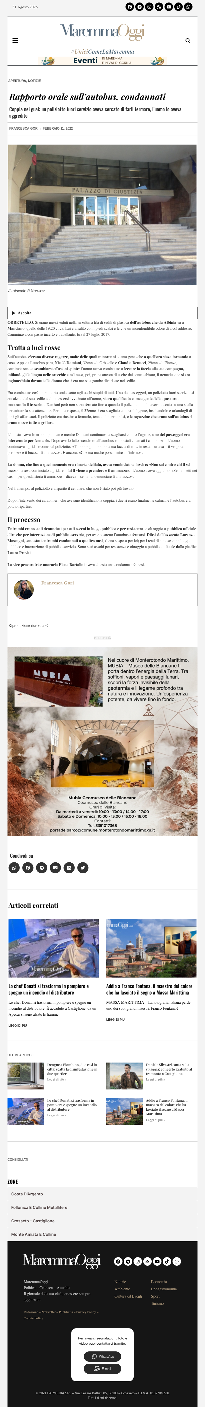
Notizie (34, 81)
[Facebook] (130, 6)
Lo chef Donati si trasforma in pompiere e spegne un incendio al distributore (48, 989)
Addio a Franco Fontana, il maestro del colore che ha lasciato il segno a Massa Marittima (149, 989)
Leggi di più (17, 1025)
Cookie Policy (33, 1318)
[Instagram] (149, 6)
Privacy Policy (86, 1312)
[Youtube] (168, 6)
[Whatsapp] (188, 6)
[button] (14, 867)
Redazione (31, 1312)
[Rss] (159, 6)
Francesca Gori (57, 582)
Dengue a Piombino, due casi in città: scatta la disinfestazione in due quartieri (72, 1069)
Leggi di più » (56, 1079)
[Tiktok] (178, 6)
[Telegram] (139, 6)
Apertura (17, 81)
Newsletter (49, 1312)
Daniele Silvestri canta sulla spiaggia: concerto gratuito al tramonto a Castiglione (169, 1069)
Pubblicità (66, 1312)
